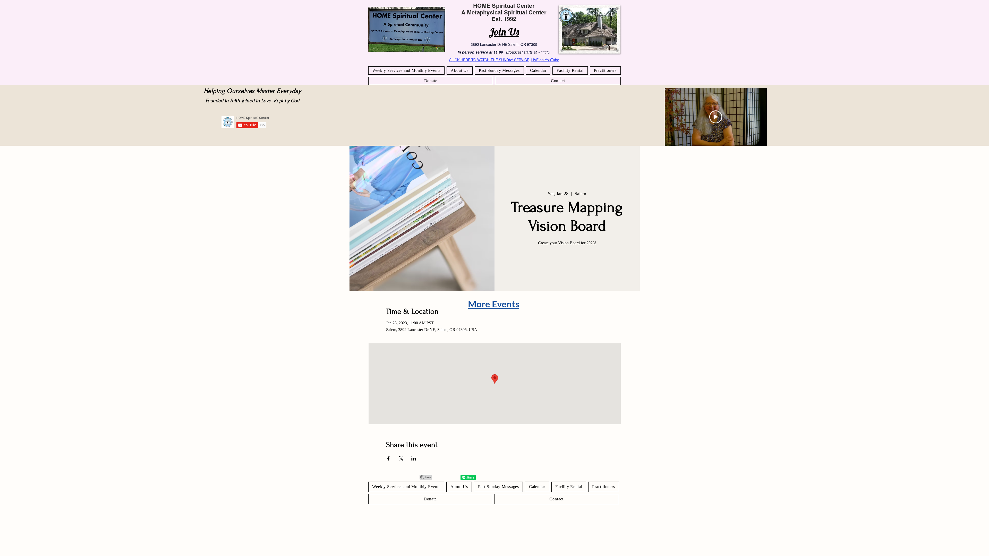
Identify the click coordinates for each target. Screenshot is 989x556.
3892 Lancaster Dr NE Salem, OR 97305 (504, 44)
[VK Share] (452, 477)
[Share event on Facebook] (388, 458)
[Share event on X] (401, 458)
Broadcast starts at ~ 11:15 (528, 52)
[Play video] (715, 116)
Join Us (504, 31)
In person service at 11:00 (480, 52)
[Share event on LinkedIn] (413, 458)
